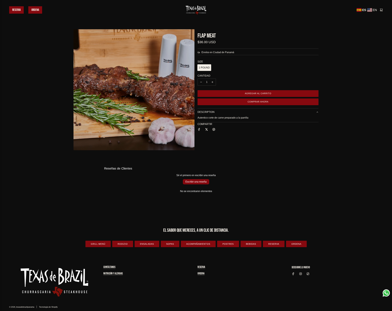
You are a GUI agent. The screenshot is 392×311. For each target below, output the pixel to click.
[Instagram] (300, 273)
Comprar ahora (258, 101)
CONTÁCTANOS (109, 267)
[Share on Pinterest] (213, 130)
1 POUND (204, 67)
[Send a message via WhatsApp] (386, 293)
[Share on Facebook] (199, 130)
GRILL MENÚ (98, 244)
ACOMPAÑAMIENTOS (198, 244)
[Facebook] (293, 273)
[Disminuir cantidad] (201, 82)
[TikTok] (308, 273)
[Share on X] (206, 130)
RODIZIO (123, 244)
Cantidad (204, 75)
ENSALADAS (147, 244)
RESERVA (273, 244)
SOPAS (170, 244)
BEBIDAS (251, 244)
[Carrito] (381, 10)
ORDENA (296, 244)
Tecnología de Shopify (48, 307)
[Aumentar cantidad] (212, 82)
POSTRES (228, 244)
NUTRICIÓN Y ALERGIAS (113, 273)
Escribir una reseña (196, 181)
